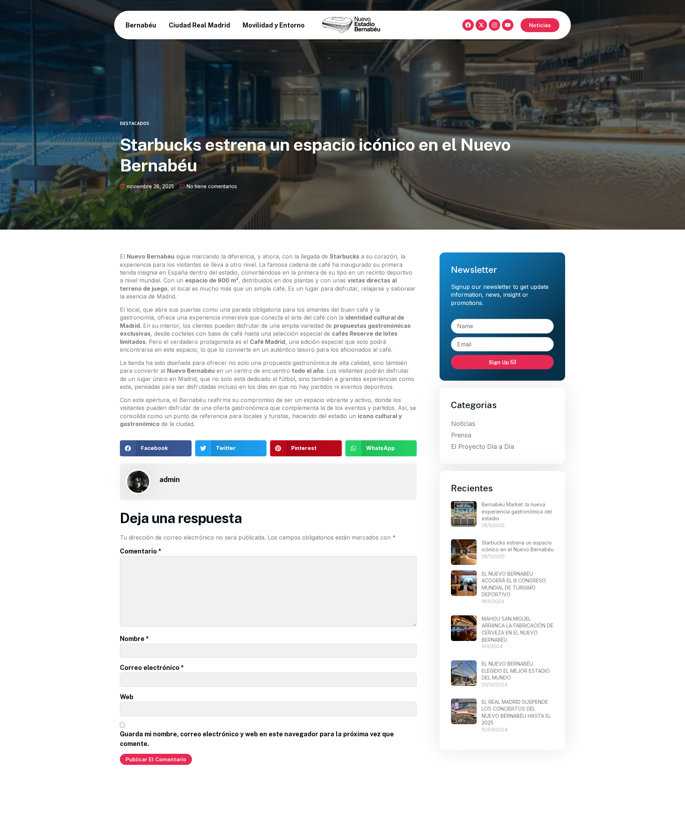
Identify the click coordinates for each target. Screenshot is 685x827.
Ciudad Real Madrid (199, 25)
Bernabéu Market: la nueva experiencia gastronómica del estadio (517, 511)
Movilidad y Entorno (274, 25)
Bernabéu (141, 25)
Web (126, 697)
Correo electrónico (152, 667)
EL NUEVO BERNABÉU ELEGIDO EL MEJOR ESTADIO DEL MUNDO (516, 671)
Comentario (141, 551)
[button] (156, 448)
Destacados (134, 123)
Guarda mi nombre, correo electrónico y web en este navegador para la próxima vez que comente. (257, 738)
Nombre (134, 638)
